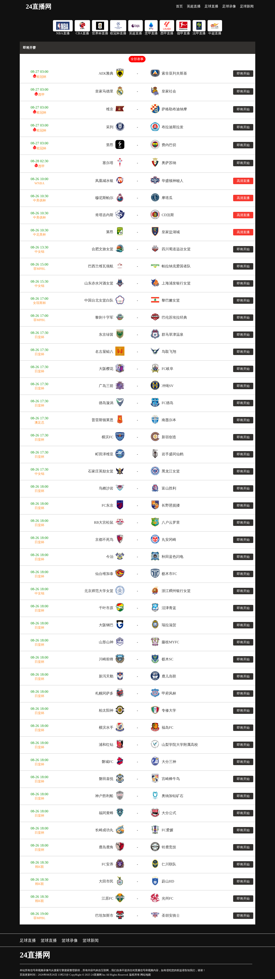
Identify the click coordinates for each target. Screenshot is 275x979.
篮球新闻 (91, 940)
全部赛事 (137, 59)
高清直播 (243, 181)
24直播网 (39, 6)
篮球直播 (49, 940)
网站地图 (145, 974)
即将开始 (243, 73)
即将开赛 (29, 47)
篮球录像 (70, 940)
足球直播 (28, 940)
